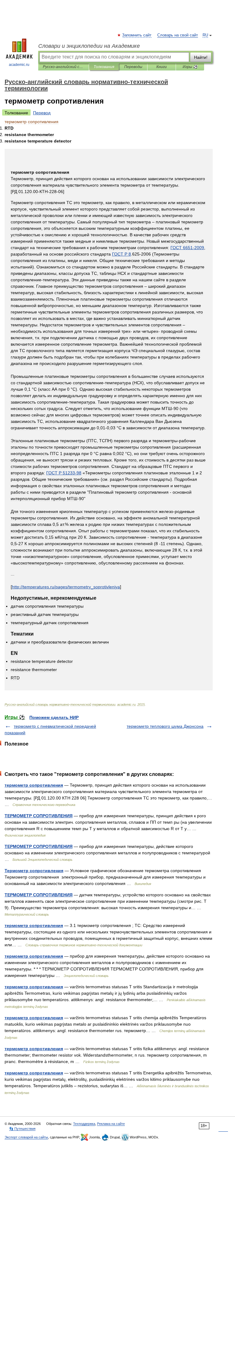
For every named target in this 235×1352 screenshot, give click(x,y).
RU (205, 35)
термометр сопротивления (34, 785)
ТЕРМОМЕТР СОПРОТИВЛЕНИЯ (39, 815)
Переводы (133, 67)
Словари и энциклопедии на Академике (89, 46)
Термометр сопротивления (34, 870)
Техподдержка (84, 1124)
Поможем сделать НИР (54, 717)
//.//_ (66, 586)
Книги (161, 67)
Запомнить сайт (137, 35)
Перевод (41, 112)
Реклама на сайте (111, 1124)
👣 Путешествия (22, 1128)
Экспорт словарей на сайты (26, 1137)
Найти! (200, 57)
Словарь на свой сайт (177, 35)
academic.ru (19, 65)
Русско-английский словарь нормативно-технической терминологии (63, 67)
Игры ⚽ (190, 67)
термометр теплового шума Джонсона (165, 726)
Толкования (104, 67)
